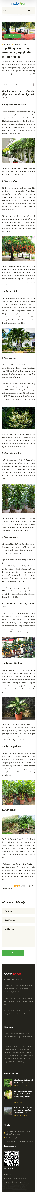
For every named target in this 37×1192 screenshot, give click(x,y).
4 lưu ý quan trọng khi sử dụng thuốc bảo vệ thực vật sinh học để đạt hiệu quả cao (23, 1095)
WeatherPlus (23, 1014)
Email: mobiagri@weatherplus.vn (17, 1138)
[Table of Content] (32, 84)
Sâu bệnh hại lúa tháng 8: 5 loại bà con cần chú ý (23, 1081)
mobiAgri (5, 74)
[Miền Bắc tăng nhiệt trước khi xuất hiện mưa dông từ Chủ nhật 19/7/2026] (8, 1111)
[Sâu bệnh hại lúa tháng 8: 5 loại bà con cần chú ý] (8, 1083)
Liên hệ (8, 1175)
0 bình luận (7, 44)
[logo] (18, 3)
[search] (4, 10)
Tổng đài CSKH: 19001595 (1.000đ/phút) (19, 1141)
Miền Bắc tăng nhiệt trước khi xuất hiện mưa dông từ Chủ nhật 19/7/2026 (23, 1110)
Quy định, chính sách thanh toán (16, 1178)
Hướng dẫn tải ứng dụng (14, 1182)
